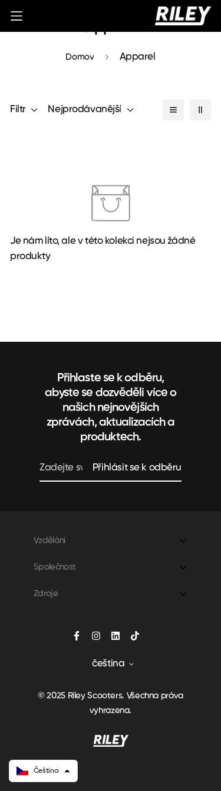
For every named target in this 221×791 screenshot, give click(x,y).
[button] (43, 771)
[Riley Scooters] (183, 16)
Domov (79, 57)
